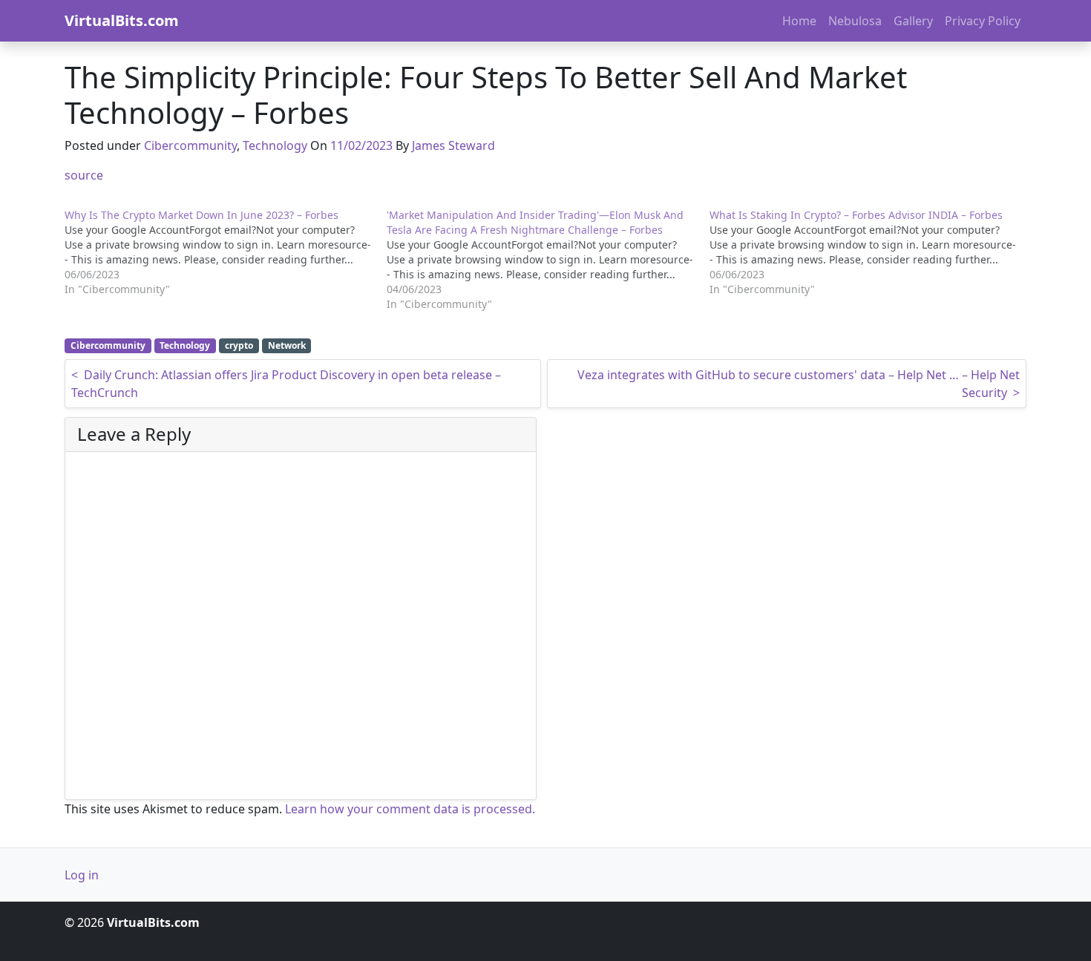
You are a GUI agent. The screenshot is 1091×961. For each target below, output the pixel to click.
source (84, 175)
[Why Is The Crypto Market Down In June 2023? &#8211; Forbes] (226, 252)
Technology (275, 145)
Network (287, 345)
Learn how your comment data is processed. (410, 809)
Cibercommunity (190, 145)
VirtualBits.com (122, 20)
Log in (82, 875)
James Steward (453, 145)
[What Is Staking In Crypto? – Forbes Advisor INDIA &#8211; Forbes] (871, 252)
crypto (239, 345)
